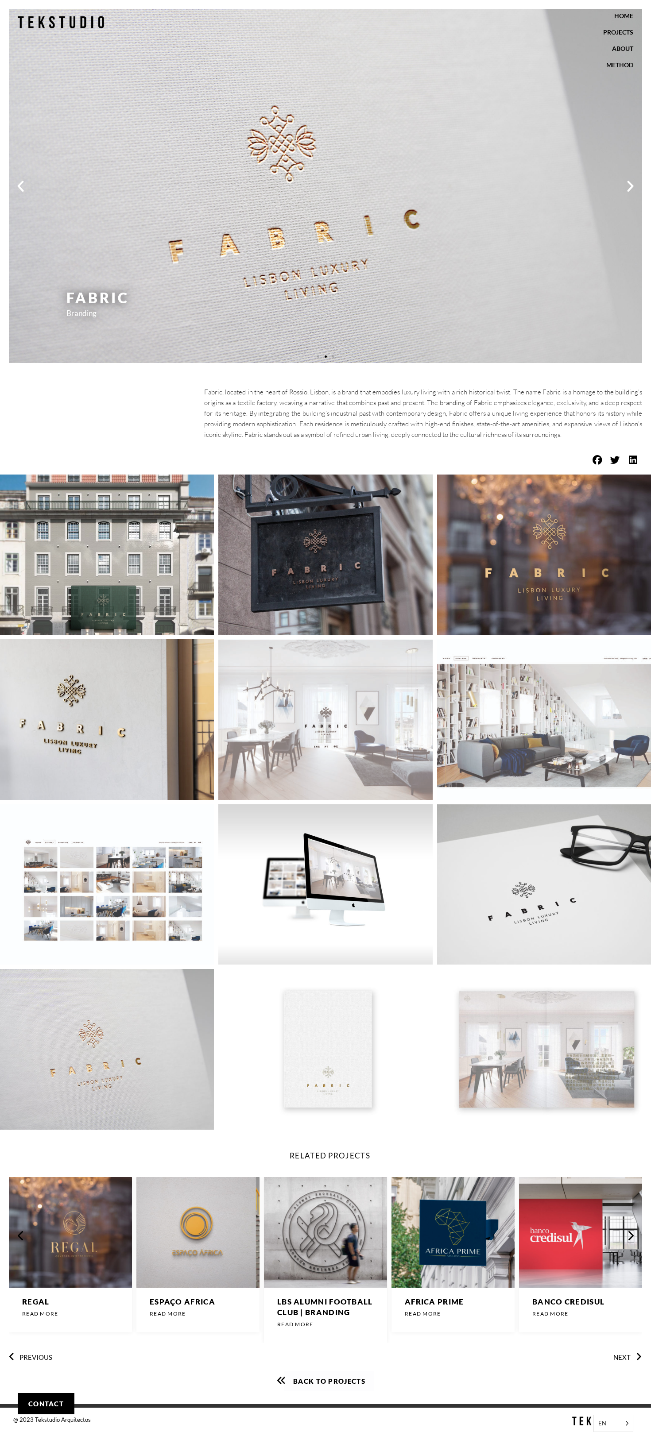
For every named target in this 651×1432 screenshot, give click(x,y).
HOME (623, 15)
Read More (40, 1315)
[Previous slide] (21, 1235)
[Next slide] (630, 1235)
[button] (20, 186)
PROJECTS (618, 32)
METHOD (619, 65)
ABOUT (622, 48)
